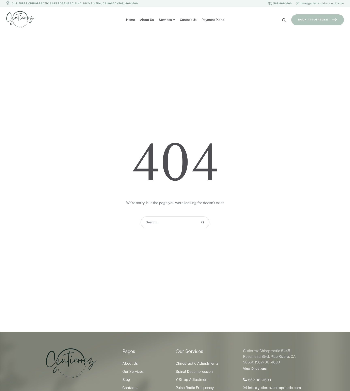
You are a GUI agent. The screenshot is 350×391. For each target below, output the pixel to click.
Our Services (133, 371)
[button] (280, 3)
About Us (130, 363)
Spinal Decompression (194, 371)
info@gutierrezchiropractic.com (274, 388)
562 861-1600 (259, 380)
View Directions (255, 369)
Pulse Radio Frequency (195, 388)
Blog (126, 379)
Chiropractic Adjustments (197, 363)
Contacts (130, 388)
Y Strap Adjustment (192, 379)
